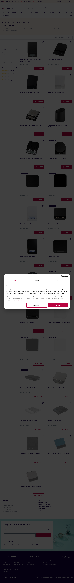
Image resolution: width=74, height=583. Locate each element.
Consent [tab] (15, 280)
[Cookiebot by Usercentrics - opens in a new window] (62, 276)
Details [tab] (37, 280)
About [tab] (58, 280)
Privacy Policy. (19, 300)
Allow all (58, 305)
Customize (36, 305)
